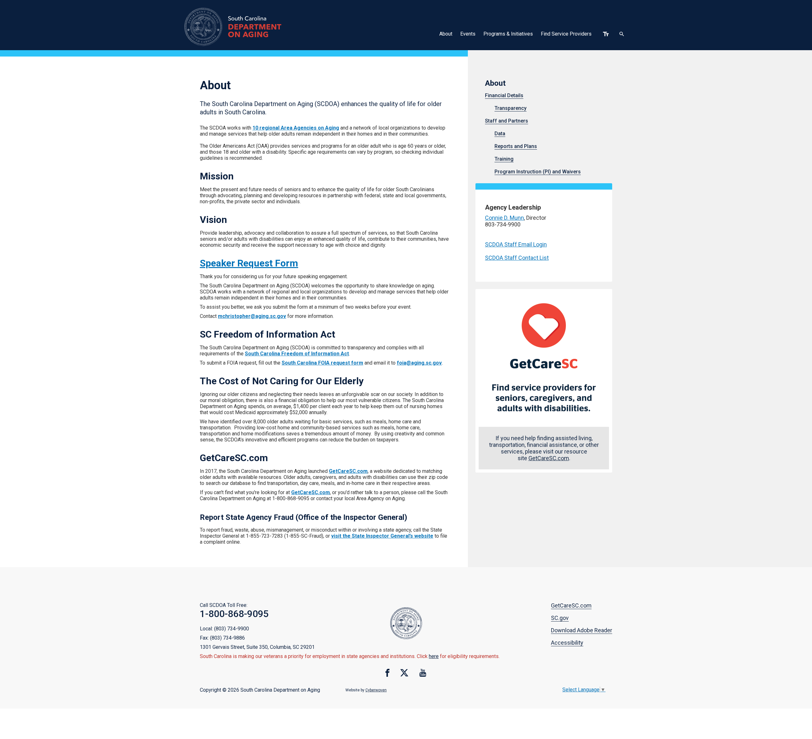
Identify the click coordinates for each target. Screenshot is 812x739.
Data (499, 134)
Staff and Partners (506, 121)
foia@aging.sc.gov (419, 363)
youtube (423, 673)
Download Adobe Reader (581, 630)
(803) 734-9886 (227, 638)
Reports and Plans (515, 146)
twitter (404, 673)
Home (243, 27)
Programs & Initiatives (508, 34)
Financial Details (504, 95)
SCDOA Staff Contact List (517, 257)
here (434, 656)
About (445, 34)
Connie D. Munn (504, 217)
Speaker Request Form (249, 263)
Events (467, 34)
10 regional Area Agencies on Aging (295, 128)
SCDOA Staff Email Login (516, 244)
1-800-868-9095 (234, 613)
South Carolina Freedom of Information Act (297, 354)
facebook (387, 673)
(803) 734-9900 (231, 629)
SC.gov (560, 618)
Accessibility (567, 642)
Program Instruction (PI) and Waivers (537, 172)
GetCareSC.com (348, 471)
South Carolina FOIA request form (322, 363)
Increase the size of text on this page (605, 34)
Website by (366, 690)
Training (504, 159)
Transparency (510, 108)
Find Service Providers (566, 34)
